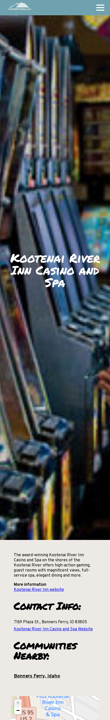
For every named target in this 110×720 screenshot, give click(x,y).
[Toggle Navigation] (100, 7)
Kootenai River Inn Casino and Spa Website (53, 629)
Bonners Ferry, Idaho (37, 676)
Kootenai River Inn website (39, 589)
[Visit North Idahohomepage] (19, 7)
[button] (18, 703)
